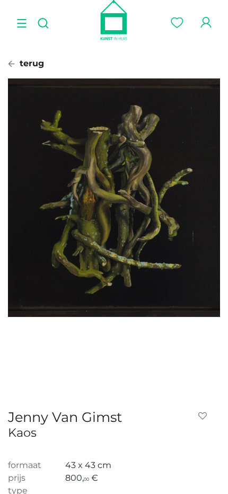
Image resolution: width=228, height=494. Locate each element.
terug (30, 63)
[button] (205, 416)
